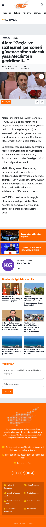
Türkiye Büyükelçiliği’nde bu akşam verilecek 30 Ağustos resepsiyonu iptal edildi (33, 301)
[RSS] (32, 473)
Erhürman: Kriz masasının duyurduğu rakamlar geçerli (12, 299)
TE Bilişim (29, 523)
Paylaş (7, 102)
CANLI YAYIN (10, 20)
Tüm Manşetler (33, 501)
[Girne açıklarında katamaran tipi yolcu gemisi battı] (12, 342)
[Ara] (41, 5)
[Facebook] (14, 473)
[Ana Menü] (3, 5)
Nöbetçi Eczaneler (9, 486)
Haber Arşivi (32, 509)
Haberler (6, 13)
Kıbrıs (17, 13)
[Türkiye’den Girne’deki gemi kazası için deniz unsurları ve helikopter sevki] (34, 315)
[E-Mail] (19, 269)
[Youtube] (28, 473)
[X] (18, 473)
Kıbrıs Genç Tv (23, 263)
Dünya (37, 13)
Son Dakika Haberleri (10, 510)
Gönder (8, 391)
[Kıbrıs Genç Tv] (8, 265)
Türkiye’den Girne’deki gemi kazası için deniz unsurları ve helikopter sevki (31, 327)
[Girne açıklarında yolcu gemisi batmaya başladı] (34, 342)
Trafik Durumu (32, 493)
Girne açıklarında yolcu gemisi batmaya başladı (34, 351)
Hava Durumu (33, 485)
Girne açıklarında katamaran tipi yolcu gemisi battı (11, 351)
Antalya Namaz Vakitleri (12, 494)
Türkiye (27, 13)
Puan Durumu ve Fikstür (12, 502)
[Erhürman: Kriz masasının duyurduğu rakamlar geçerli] (12, 289)
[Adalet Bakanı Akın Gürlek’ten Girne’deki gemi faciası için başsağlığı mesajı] (12, 315)
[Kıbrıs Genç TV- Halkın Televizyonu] (22, 5)
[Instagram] (23, 473)
